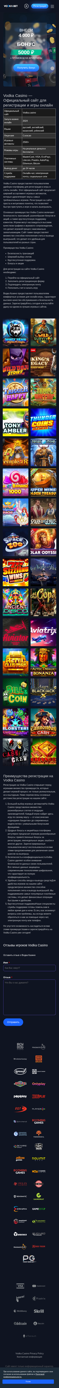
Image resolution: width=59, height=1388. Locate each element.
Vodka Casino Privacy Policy (30, 1353)
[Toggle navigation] (52, 6)
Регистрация (39, 6)
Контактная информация (29, 1357)
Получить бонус (26, 67)
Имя (5, 962)
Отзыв (6, 977)
